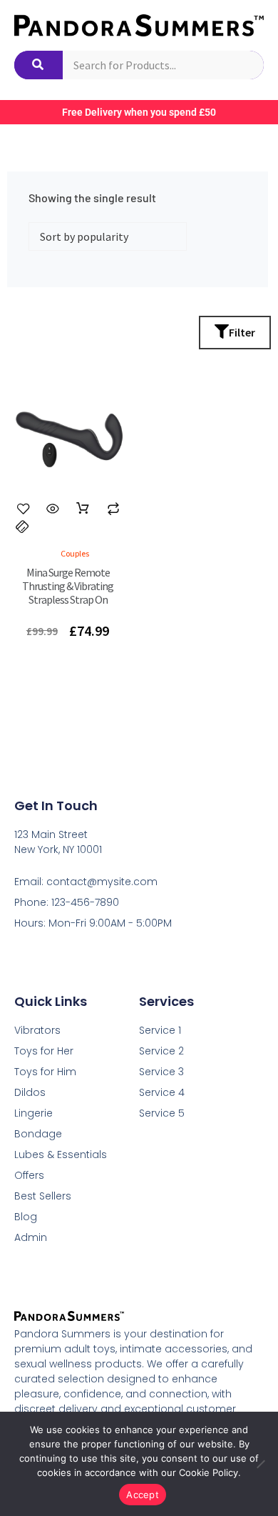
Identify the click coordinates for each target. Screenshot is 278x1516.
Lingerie (33, 1113)
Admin (30, 1237)
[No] (260, 1464)
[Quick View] (52, 508)
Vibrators (37, 1030)
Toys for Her (43, 1051)
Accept (142, 1494)
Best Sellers (42, 1196)
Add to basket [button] (83, 508)
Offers (29, 1175)
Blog (25, 1217)
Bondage (38, 1134)
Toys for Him (45, 1071)
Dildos (30, 1092)
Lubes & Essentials (60, 1154)
